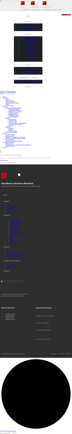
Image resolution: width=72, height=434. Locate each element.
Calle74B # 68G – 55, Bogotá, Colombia (45, 316)
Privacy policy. (53, 353)
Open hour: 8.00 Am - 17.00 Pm (43, 339)
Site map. (68, 353)
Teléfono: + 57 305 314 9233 (42, 323)
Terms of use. (61, 353)
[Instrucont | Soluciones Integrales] (8, 91)
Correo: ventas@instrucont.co (43, 330)
